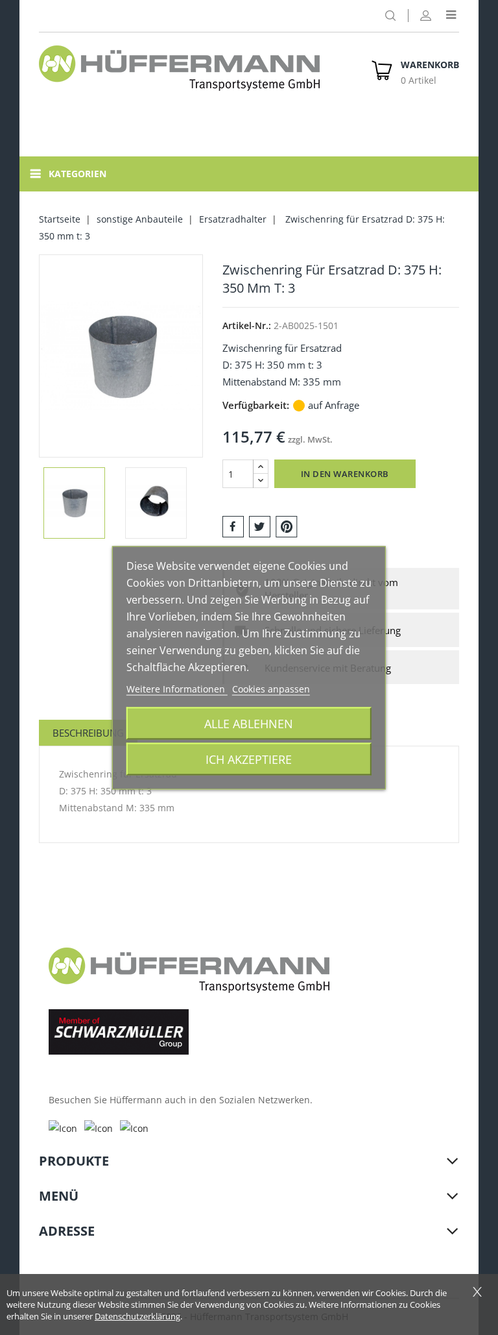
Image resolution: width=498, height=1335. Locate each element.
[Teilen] (233, 525)
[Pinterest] (287, 525)
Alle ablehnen (248, 723)
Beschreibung (88, 732)
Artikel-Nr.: (246, 325)
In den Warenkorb (345, 474)
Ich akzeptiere (249, 758)
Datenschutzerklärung (137, 1316)
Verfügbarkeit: (255, 404)
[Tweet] (259, 525)
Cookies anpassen (271, 688)
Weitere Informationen (177, 688)
